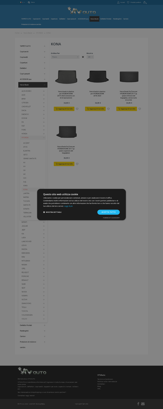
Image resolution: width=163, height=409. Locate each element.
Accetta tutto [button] (109, 212)
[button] (52, 212)
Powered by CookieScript (111, 218)
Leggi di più (68, 206)
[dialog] (81, 204)
